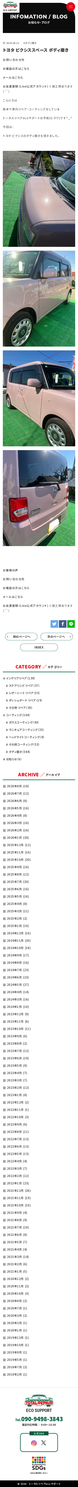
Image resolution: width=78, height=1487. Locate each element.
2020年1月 (17, 1330)
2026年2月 (18, 830)
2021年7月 (18, 1227)
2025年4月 (17, 904)
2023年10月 (19, 1029)
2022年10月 (18, 1117)
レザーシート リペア (24, 693)
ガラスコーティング (24, 722)
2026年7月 (18, 793)
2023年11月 (18, 1021)
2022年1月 (18, 1183)
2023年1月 (17, 1095)
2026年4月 (17, 815)
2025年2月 (17, 918)
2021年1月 (17, 1271)
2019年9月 (17, 1352)
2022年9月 (17, 1124)
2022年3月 (17, 1168)
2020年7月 (17, 1308)
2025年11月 (19, 852)
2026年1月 (18, 837)
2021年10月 (19, 1205)
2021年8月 (17, 1220)
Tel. (39, 1419)
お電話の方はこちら (16, 69)
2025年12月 (19, 845)
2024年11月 (19, 940)
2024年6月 (18, 977)
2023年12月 (18, 1014)
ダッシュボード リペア (26, 700)
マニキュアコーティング (27, 730)
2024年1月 (18, 1007)
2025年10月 (19, 860)
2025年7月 (18, 882)
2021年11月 (19, 1198)
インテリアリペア (21, 678)
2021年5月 (17, 1242)
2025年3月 (18, 911)
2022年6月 (18, 1146)
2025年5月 (18, 896)
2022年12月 (18, 1102)
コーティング (18, 715)
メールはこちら (13, 77)
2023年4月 (17, 1073)
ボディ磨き (20, 752)
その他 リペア (21, 708)
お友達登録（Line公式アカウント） (26, 86)
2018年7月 (17, 1367)
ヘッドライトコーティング (27, 737)
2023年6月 (18, 1058)
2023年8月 (17, 1043)
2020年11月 (18, 1286)
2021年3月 (18, 1257)
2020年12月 (18, 1279)
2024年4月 (18, 992)
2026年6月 (17, 801)
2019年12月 (18, 1338)
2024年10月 (19, 948)
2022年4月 (17, 1161)
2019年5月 (17, 1360)
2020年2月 (17, 1323)
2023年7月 (18, 1051)
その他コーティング (24, 744)
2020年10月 (18, 1293)
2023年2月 (18, 1088)
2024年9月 (18, 955)
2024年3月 (18, 999)
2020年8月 (17, 1301)
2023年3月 (17, 1080)
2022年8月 (18, 1132)
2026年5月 (18, 808)
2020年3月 (17, 1315)
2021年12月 (19, 1190)
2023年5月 (17, 1065)
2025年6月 (18, 889)
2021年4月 (17, 1249)
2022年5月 (18, 1154)
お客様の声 (10, 570)
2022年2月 (18, 1176)
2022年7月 (18, 1139)
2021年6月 (17, 1235)
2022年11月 (18, 1110)
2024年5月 (18, 985)
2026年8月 (18, 786)
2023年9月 (17, 1036)
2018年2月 (17, 1374)
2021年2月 (17, 1264)
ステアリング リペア (24, 685)
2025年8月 (18, 874)
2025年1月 (18, 926)
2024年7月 (18, 970)
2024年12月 (19, 933)
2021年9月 (17, 1213)
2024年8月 (18, 962)
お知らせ (14, 759)
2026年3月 (18, 823)
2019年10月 (18, 1345)
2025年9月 (18, 867)
